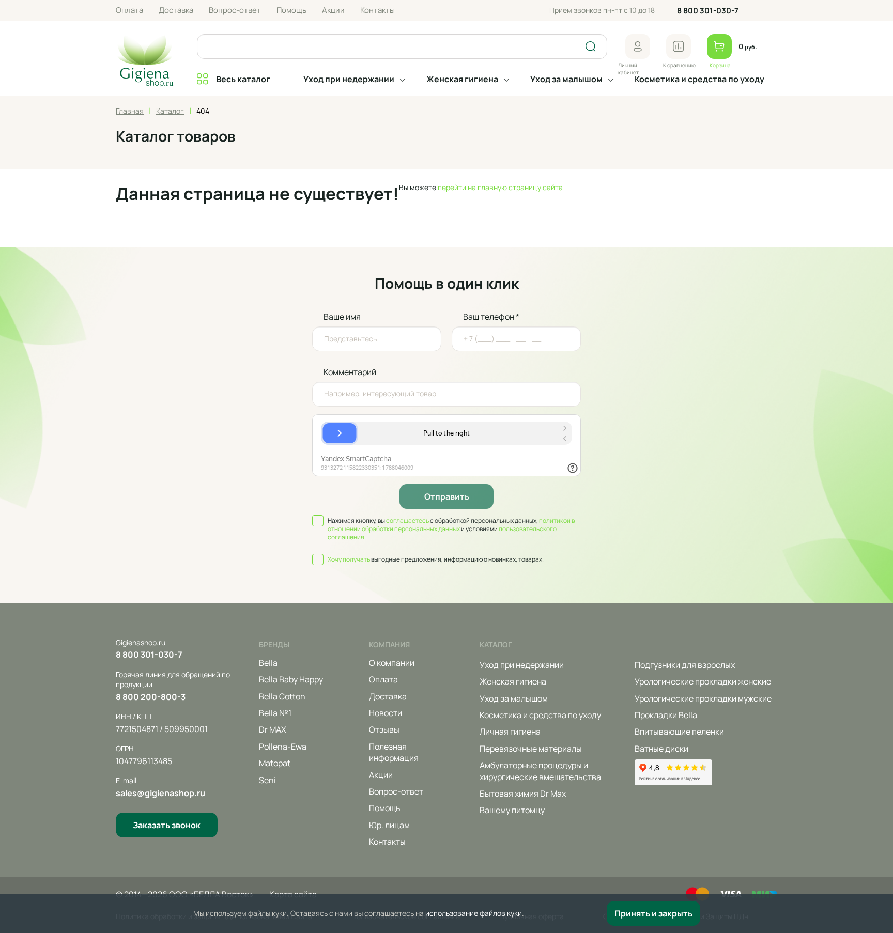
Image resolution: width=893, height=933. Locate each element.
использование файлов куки (473, 913)
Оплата (129, 10)
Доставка (176, 10)
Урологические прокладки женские (703, 681)
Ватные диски (661, 748)
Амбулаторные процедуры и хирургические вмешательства (540, 770)
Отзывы (384, 729)
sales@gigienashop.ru (160, 793)
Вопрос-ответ (235, 10)
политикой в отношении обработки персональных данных (451, 524)
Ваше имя (342, 316)
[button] (637, 46)
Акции (333, 10)
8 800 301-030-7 (707, 10)
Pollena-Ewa (282, 746)
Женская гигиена (462, 79)
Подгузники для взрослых (685, 665)
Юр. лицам (389, 825)
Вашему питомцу (512, 810)
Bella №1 (275, 713)
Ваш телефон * (491, 316)
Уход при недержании (348, 79)
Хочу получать (349, 559)
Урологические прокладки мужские (703, 698)
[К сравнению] (678, 46)
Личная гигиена (510, 731)
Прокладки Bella (666, 715)
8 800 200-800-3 (151, 697)
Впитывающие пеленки (679, 731)
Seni (267, 780)
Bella (268, 662)
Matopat (274, 763)
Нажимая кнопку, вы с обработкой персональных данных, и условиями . (451, 529)
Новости (385, 713)
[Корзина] (719, 46)
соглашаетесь (407, 520)
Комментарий (350, 372)
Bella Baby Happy (291, 679)
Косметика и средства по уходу (699, 79)
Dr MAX (272, 729)
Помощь (291, 10)
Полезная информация (394, 752)
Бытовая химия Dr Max (523, 793)
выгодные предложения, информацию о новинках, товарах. (436, 559)
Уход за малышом (566, 79)
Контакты (377, 10)
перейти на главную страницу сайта (500, 187)
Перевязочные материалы (531, 748)
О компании (391, 662)
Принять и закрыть (653, 913)
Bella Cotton (282, 696)
